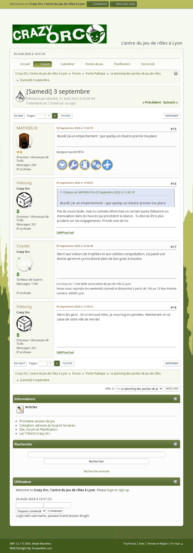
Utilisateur (22, 482)
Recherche (23, 444)
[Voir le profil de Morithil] (20, 100)
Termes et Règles (157, 543)
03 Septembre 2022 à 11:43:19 (74, 128)
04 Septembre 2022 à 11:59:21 (74, 306)
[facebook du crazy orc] (18, 288)
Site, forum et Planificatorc (38, 429)
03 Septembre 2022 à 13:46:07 (74, 182)
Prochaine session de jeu (37, 421)
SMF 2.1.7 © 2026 (20, 543)
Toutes (65, 115)
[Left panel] (176, 74)
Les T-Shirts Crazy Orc (34, 433)
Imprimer (171, 115)
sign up (124, 490)
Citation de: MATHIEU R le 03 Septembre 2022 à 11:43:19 (99, 192)
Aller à (109, 388)
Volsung (24, 182)
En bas (18, 115)
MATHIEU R (26, 128)
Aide (141, 543)
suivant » (170, 102)
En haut (19, 363)
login (110, 490)
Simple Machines (41, 543)
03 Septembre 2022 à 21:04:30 (74, 246)
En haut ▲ (177, 543)
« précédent (151, 102)
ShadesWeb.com (42, 548)
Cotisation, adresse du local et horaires (47, 425)
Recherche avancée (96, 471)
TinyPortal (129, 543)
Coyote (23, 246)
